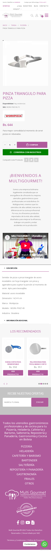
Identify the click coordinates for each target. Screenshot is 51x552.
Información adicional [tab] (16, 320)
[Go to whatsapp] (44, 544)
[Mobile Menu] (46, 15)
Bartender (29, 460)
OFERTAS (6, 6)
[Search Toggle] (32, 15)
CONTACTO (43, 6)
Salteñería (26, 465)
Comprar (33, 145)
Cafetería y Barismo (26, 456)
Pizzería (11, 429)
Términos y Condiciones (16, 540)
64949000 (17, 2)
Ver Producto (13, 373)
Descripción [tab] (11, 268)
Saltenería (22, 433)
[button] (39, 383)
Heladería (24, 429)
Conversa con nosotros (27, 152)
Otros (29, 483)
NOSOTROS (27, 6)
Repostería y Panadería (26, 469)
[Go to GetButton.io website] (44, 549)
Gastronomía (26, 474)
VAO (38, 533)
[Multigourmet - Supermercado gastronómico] (10, 15)
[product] (13, 349)
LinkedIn (36, 160)
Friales (29, 479)
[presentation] (6, 63)
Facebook (26, 160)
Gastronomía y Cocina (33, 436)
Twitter (31, 160)
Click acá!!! (42, 2)
